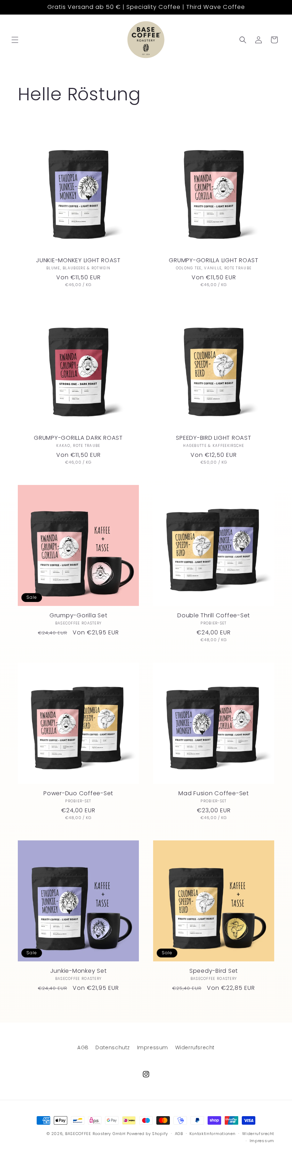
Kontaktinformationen (212, 1133)
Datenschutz (112, 1047)
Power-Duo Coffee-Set (78, 793)
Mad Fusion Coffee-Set (213, 793)
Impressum (152, 1047)
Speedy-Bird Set (213, 971)
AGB (83, 1047)
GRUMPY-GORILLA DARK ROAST (78, 438)
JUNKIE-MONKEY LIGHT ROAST (78, 260)
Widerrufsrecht (195, 1047)
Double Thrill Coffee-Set (213, 615)
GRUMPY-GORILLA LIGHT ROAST (214, 260)
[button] (15, 40)
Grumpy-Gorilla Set (78, 615)
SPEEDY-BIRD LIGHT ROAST (213, 438)
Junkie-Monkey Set (78, 971)
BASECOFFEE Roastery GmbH (95, 1133)
